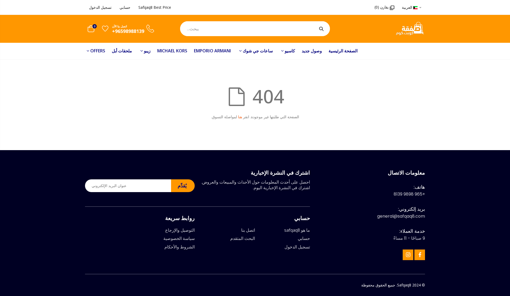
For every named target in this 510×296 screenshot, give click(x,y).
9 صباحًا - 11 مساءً (409, 238)
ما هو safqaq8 (297, 230)
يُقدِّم (182, 185)
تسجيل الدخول (100, 7)
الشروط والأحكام (179, 247)
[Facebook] (419, 255)
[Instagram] (408, 255)
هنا (240, 116)
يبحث (321, 28)
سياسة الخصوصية (179, 238)
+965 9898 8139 (409, 194)
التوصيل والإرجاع (180, 230)
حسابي (125, 7)
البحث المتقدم (242, 238)
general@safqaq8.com (401, 216)
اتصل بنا (248, 230)
